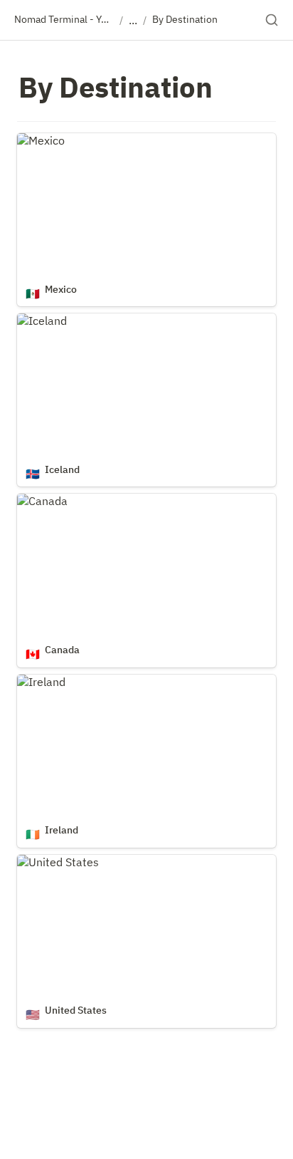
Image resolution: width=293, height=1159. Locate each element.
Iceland (36, 320)
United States (52, 862)
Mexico (35, 140)
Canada (36, 501)
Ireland (35, 682)
